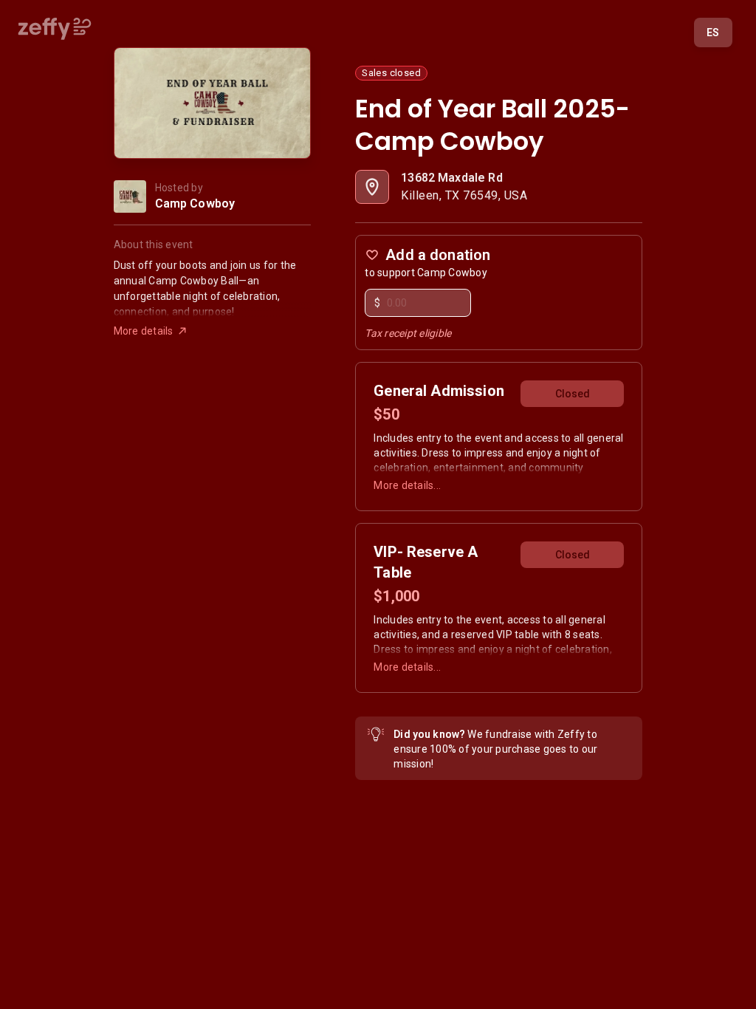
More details (143, 331)
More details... (407, 485)
